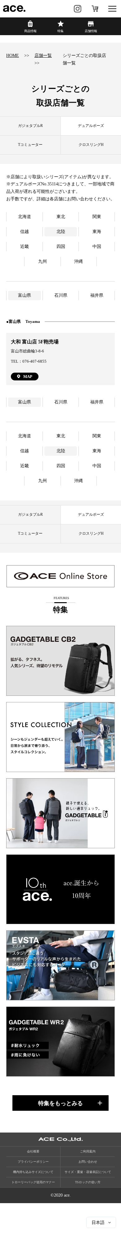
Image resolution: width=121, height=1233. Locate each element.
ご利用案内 (88, 1151)
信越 (24, 231)
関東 (96, 216)
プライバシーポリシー (33, 1161)
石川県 (60, 295)
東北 (60, 216)
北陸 (60, 231)
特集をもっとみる (60, 1103)
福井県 (96, 295)
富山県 (24, 295)
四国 (60, 246)
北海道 (24, 216)
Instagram (77, 8)
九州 (42, 261)
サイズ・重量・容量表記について (88, 1172)
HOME (12, 55)
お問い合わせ (87, 1161)
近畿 (24, 246)
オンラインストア (95, 8)
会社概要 (33, 1151)
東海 (96, 231)
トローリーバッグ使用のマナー (33, 1182)
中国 (96, 246)
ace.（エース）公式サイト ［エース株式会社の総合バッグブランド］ (14, 8)
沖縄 (78, 261)
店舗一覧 (43, 55)
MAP (27, 376)
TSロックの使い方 (88, 1182)
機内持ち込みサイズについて (33, 1172)
